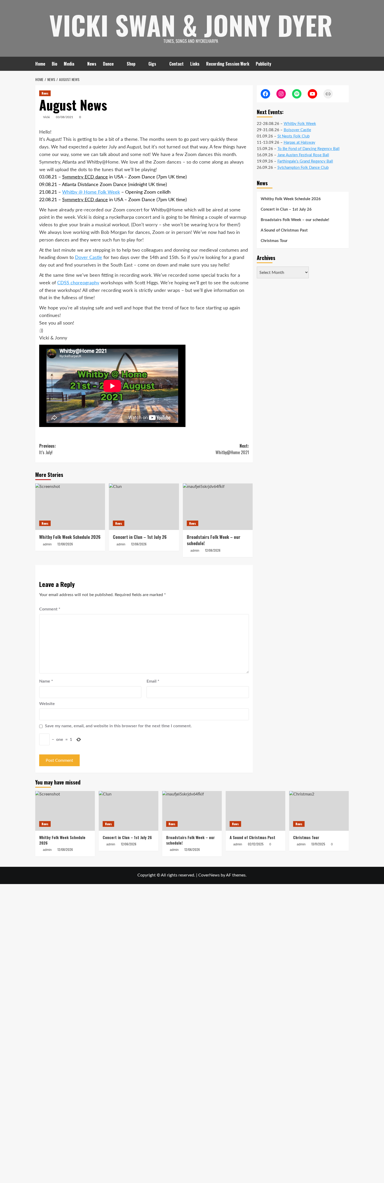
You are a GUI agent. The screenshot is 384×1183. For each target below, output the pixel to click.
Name (46, 681)
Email (153, 681)
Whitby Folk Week (300, 124)
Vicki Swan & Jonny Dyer (191, 24)
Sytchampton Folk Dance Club (303, 168)
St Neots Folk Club (293, 136)
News (91, 64)
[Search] (345, 63)
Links (195, 64)
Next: (232, 449)
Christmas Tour (274, 241)
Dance (108, 64)
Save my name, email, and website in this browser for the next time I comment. (118, 726)
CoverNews (209, 875)
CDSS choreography (78, 283)
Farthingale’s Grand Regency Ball (305, 161)
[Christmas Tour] (319, 811)
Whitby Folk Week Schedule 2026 (70, 537)
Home (40, 64)
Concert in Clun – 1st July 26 (140, 537)
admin (47, 544)
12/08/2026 (65, 544)
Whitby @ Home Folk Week (91, 192)
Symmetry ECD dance (85, 177)
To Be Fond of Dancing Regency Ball (308, 149)
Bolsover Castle (297, 130)
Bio (54, 64)
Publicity (263, 64)
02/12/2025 (256, 844)
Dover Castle (88, 257)
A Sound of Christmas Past (284, 230)
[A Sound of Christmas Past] (255, 811)
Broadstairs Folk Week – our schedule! (295, 220)
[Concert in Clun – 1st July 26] (144, 506)
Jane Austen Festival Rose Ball (303, 155)
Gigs (152, 64)
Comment (49, 609)
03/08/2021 (64, 117)
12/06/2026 (139, 544)
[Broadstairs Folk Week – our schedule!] (218, 506)
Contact (176, 64)
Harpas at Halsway (299, 143)
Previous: (47, 449)
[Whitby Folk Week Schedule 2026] (70, 506)
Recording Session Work (227, 64)
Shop (131, 64)
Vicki (46, 117)
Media (69, 64)
